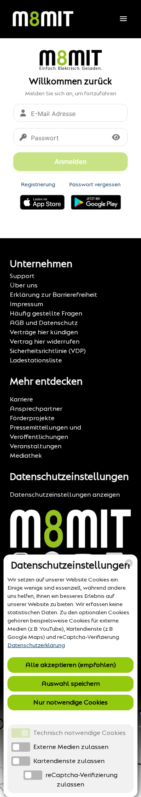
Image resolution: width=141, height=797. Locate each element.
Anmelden (70, 162)
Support (22, 276)
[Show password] (116, 137)
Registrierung (38, 184)
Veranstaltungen (35, 446)
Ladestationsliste (36, 360)
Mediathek (26, 455)
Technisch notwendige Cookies (79, 732)
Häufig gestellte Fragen (46, 313)
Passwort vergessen (95, 184)
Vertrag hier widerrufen (45, 341)
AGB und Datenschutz (44, 322)
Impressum (26, 304)
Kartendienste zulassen (69, 761)
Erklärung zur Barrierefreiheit (53, 294)
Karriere (21, 399)
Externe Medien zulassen (70, 747)
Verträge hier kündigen (44, 332)
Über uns (24, 285)
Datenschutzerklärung (36, 645)
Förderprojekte (32, 418)
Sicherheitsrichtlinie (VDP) (48, 351)
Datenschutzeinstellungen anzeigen (65, 494)
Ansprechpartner (36, 408)
